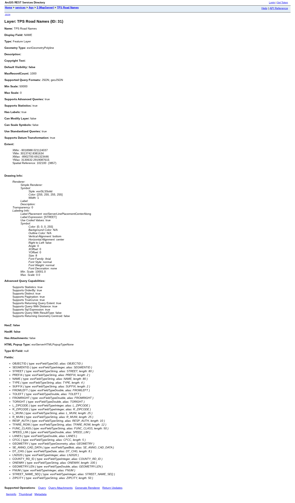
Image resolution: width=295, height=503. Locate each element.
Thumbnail (25, 494)
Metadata (41, 494)
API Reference (279, 8)
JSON (7, 14)
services (20, 7)
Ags (31, 7)
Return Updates (112, 487)
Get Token (282, 2)
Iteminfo (11, 494)
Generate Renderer (87, 487)
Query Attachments (60, 487)
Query (42, 487)
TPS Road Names (68, 7)
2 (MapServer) (45, 7)
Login (272, 2)
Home (8, 7)
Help (264, 8)
